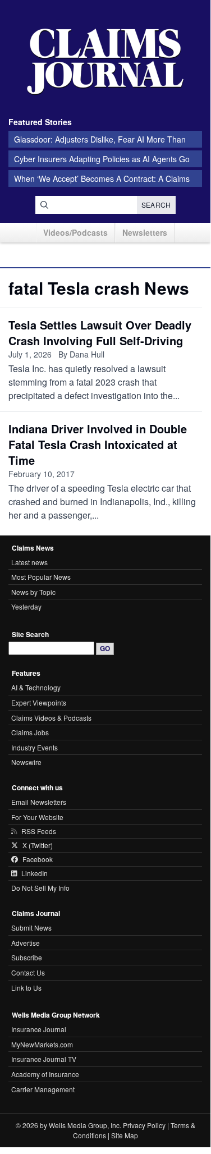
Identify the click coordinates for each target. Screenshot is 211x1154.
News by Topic (33, 592)
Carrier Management (43, 1089)
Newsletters (144, 232)
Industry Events (34, 747)
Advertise (25, 942)
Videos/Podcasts (75, 232)
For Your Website (37, 817)
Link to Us (26, 987)
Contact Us (28, 972)
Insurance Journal (38, 1029)
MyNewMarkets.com (42, 1044)
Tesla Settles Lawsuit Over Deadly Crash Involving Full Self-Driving (99, 333)
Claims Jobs (30, 732)
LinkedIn (34, 873)
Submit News (31, 927)
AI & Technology (36, 687)
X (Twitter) (37, 845)
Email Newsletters (38, 802)
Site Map (124, 1135)
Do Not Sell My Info (40, 887)
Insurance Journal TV (43, 1059)
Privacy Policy (144, 1125)
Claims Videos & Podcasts (51, 717)
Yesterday (26, 606)
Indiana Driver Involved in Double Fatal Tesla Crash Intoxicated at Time (97, 444)
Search (156, 204)
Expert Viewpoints (38, 702)
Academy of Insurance (45, 1074)
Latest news (29, 562)
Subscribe (26, 957)
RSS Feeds (38, 831)
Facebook (37, 859)
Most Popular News (41, 576)
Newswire (26, 762)
